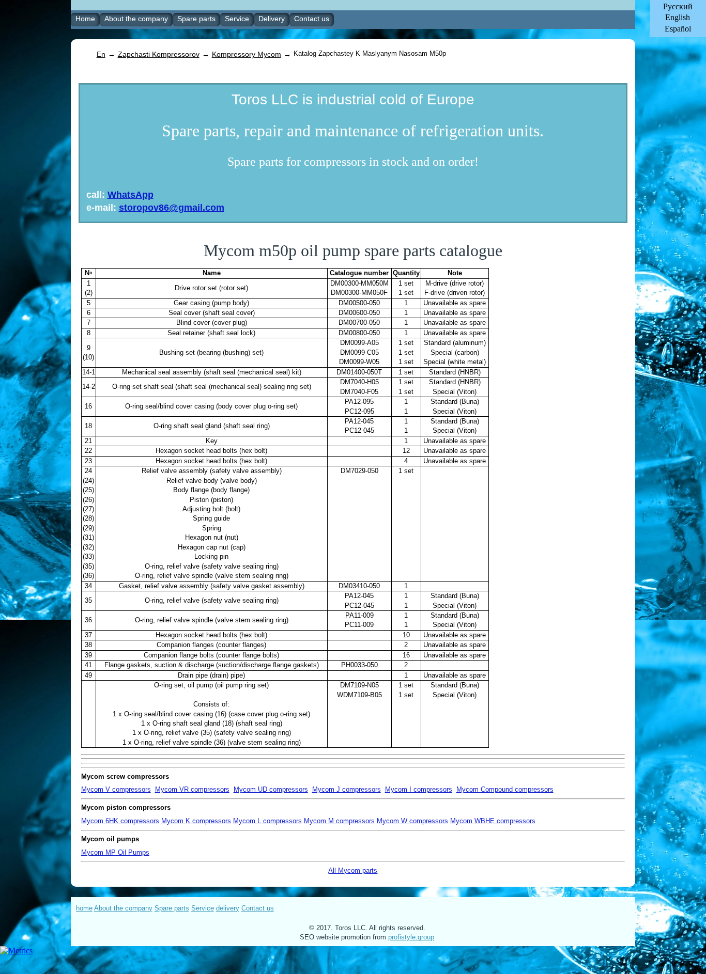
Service (202, 908)
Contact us (257, 908)
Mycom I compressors (418, 789)
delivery (227, 908)
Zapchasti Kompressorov (158, 54)
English (677, 17)
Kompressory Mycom (246, 54)
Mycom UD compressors (271, 789)
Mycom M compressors (339, 821)
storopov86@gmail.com (171, 207)
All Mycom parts (352, 870)
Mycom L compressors (267, 821)
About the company (123, 908)
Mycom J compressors (346, 789)
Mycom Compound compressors (505, 789)
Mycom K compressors (196, 821)
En (101, 54)
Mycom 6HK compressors (120, 821)
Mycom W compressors (412, 821)
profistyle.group (411, 937)
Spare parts (172, 908)
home (84, 908)
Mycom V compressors (116, 789)
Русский (678, 6)
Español (678, 28)
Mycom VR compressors (192, 789)
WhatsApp (131, 195)
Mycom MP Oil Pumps (115, 852)
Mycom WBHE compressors (492, 821)
